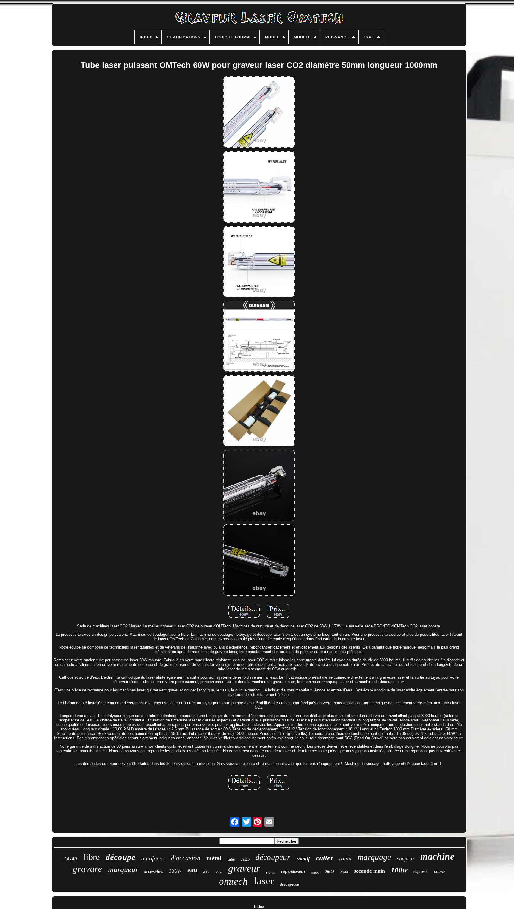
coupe (439, 871)
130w (175, 871)
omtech (233, 881)
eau (192, 870)
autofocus (153, 858)
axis (344, 871)
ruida (345, 858)
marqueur (123, 869)
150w (219, 872)
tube (231, 859)
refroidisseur (293, 871)
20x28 (329, 872)
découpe (120, 857)
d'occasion (185, 858)
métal (214, 858)
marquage (374, 857)
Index (259, 906)
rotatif (303, 859)
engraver (420, 871)
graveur (244, 868)
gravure (87, 868)
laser (264, 881)
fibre (91, 857)
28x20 (245, 860)
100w (399, 870)
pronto (270, 872)
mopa (315, 872)
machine (437, 856)
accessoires (153, 871)
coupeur (405, 859)
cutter (324, 858)
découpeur (273, 857)
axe (206, 871)
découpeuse (289, 884)
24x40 (70, 859)
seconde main (369, 871)
